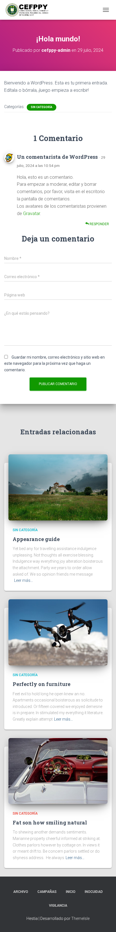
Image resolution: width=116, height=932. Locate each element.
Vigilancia (58, 906)
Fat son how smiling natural (50, 822)
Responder (99, 224)
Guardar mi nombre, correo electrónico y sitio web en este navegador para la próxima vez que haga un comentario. (54, 363)
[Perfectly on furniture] (58, 632)
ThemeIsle (80, 918)
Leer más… (23, 580)
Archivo (20, 892)
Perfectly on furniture (41, 684)
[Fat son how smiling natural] (58, 770)
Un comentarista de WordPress (57, 156)
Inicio (70, 892)
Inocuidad (94, 892)
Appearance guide (36, 539)
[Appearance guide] (58, 487)
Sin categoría (41, 107)
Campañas (47, 892)
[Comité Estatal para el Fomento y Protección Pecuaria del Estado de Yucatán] (29, 10)
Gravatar (31, 213)
